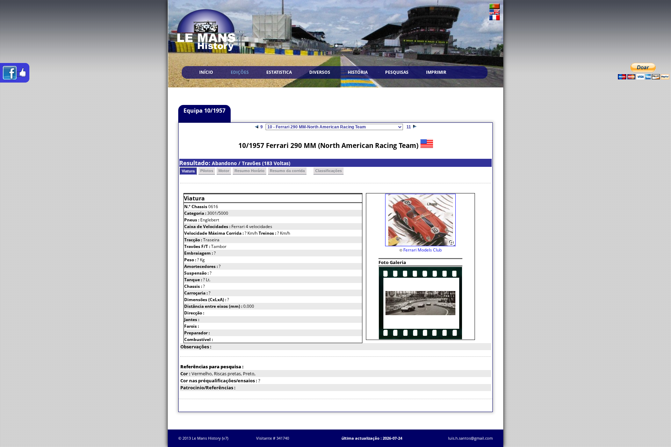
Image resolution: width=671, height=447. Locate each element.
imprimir (436, 72)
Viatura (188, 171)
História (358, 72)
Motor (223, 171)
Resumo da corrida (287, 171)
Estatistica (279, 72)
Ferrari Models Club (422, 250)
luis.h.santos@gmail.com (470, 438)
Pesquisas (397, 72)
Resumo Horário (250, 171)
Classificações (328, 171)
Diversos (319, 72)
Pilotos (206, 171)
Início (206, 72)
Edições (240, 72)
